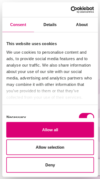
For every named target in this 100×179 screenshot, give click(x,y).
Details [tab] (50, 24)
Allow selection (50, 147)
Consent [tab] (18, 24)
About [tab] (82, 24)
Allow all (50, 129)
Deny (50, 164)
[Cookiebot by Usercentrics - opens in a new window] (71, 9)
